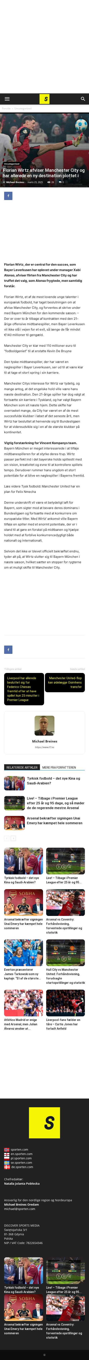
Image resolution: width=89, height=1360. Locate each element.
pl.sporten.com (21, 1158)
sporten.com (19, 1149)
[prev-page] (6, 838)
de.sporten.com (22, 1167)
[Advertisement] (44, 46)
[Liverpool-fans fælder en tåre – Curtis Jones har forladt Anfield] (65, 1003)
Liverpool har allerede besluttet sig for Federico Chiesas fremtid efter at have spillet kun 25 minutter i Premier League (23, 689)
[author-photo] (44, 735)
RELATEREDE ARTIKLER (22, 767)
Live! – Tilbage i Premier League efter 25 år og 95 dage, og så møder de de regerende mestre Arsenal (55, 803)
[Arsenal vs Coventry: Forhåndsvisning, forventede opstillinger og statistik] (65, 902)
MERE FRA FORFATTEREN (59, 767)
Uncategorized (22, 108)
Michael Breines (15, 182)
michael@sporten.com (19, 1209)
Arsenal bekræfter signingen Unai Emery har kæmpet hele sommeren (23, 924)
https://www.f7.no (44, 747)
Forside (6, 108)
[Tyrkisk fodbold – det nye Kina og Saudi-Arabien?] (14, 783)
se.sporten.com (21, 1163)
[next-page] (13, 838)
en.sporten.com (21, 1154)
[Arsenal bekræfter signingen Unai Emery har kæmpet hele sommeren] (14, 823)
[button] (7, 99)
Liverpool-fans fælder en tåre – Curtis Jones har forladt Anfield (63, 1024)
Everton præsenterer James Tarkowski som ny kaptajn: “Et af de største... (22, 974)
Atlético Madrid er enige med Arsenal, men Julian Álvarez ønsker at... (20, 1024)
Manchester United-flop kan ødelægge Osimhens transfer (65, 682)
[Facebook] (8, 196)
